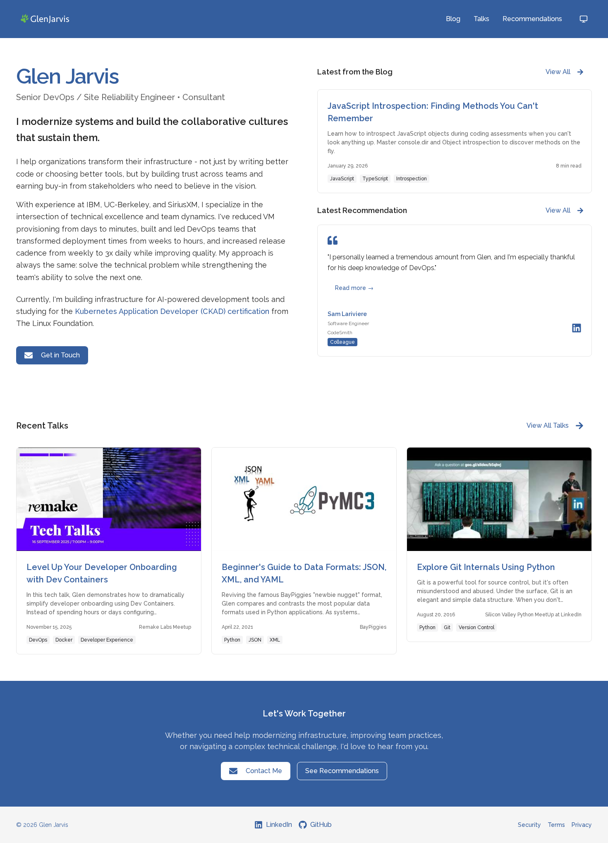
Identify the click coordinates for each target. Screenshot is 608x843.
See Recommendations (342, 771)
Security (529, 824)
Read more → (354, 288)
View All (558, 72)
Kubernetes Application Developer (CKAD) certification (172, 311)
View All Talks (548, 425)
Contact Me (264, 771)
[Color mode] (583, 19)
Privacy (582, 824)
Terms (556, 824)
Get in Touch (60, 355)
